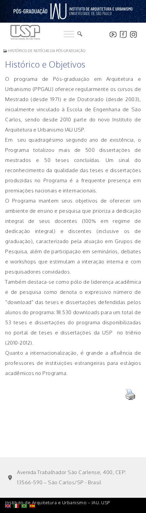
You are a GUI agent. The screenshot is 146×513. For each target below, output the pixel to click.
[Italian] (17, 488)
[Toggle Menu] (68, 34)
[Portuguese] (25, 488)
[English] (9, 488)
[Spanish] (34, 488)
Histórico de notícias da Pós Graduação (46, 51)
